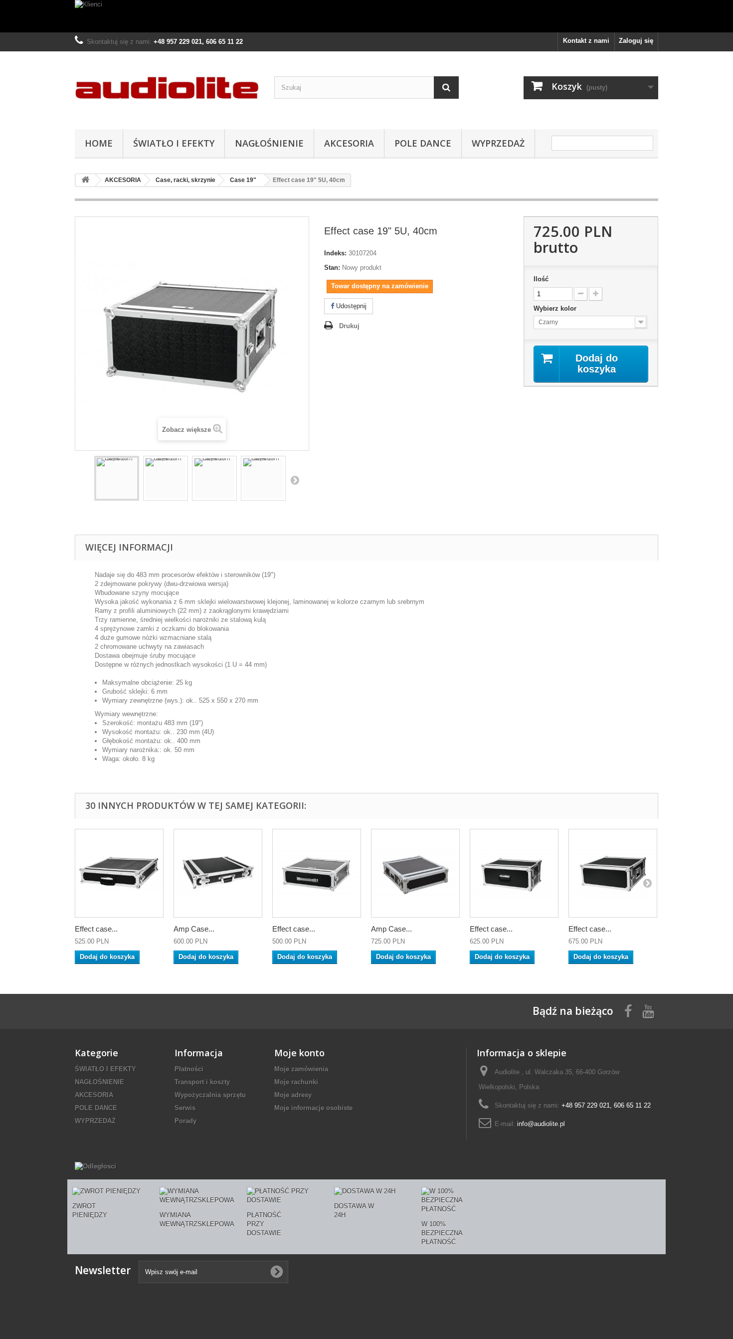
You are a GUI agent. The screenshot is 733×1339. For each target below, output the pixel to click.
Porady (185, 1121)
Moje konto (299, 1053)
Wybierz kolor (556, 308)
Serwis (185, 1108)
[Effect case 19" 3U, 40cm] (316, 873)
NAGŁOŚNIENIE (269, 143)
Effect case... (96, 929)
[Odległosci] (95, 1166)
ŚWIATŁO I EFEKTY (173, 143)
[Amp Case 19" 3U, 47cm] (415, 873)
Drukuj (349, 326)
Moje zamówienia (301, 1069)
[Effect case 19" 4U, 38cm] (612, 873)
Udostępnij (350, 306)
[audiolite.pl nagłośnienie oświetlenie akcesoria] (167, 88)
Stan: (332, 267)
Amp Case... (194, 929)
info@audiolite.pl (541, 1124)
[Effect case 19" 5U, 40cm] (117, 478)
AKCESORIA (349, 143)
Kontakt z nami (586, 40)
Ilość (541, 279)
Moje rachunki (296, 1082)
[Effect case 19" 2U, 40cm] (119, 873)
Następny (295, 480)
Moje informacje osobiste (313, 1108)
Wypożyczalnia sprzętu (210, 1095)
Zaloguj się (636, 40)
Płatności (189, 1069)
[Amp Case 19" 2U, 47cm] (218, 873)
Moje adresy (293, 1095)
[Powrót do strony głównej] (85, 180)
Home (99, 143)
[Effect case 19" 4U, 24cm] (514, 873)
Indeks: (335, 253)
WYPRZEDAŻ (498, 143)
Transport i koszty (202, 1082)
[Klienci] (366, 16)
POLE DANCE (422, 143)
